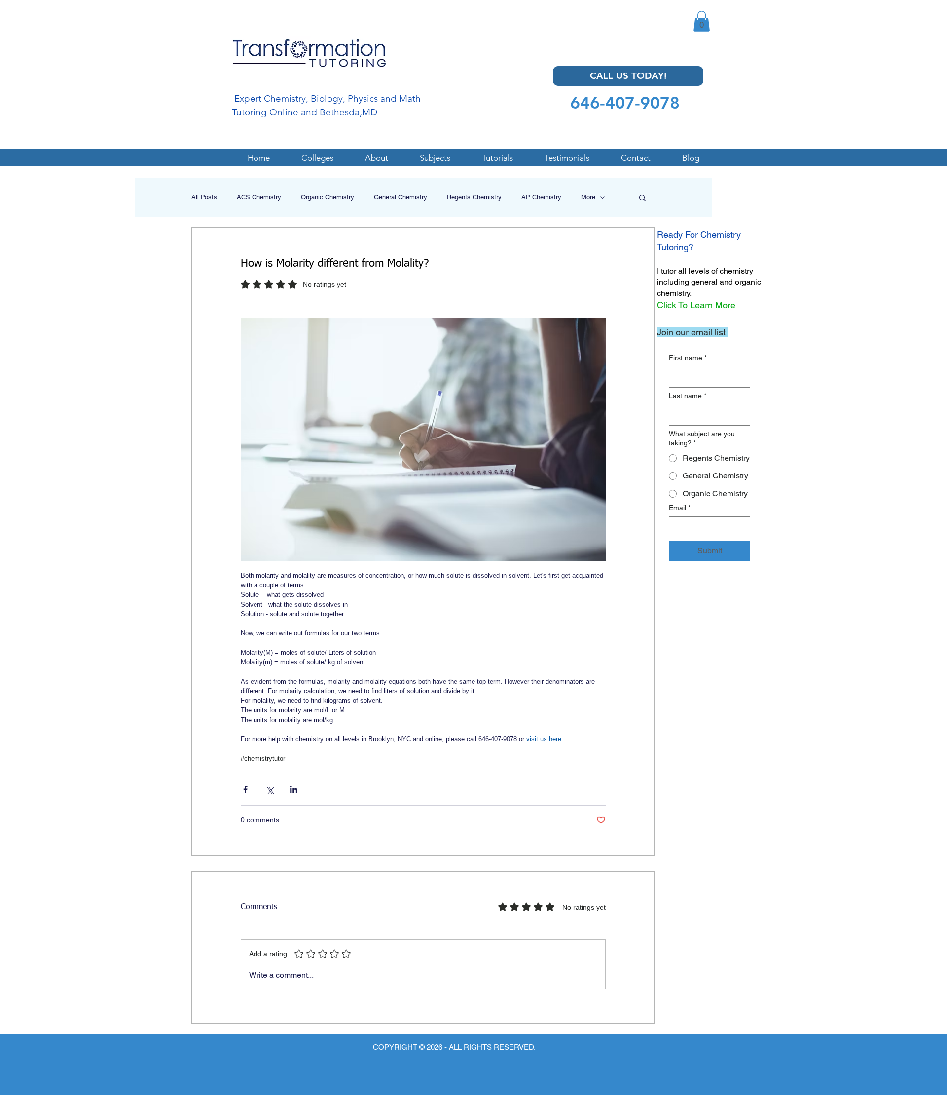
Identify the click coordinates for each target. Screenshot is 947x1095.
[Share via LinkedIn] (293, 789)
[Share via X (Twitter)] (269, 789)
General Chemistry (400, 197)
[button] (701, 21)
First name (688, 358)
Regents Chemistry (474, 197)
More (588, 197)
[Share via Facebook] (245, 789)
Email (680, 507)
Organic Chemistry (327, 197)
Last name (687, 396)
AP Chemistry (541, 197)
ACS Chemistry (259, 197)
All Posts (204, 197)
